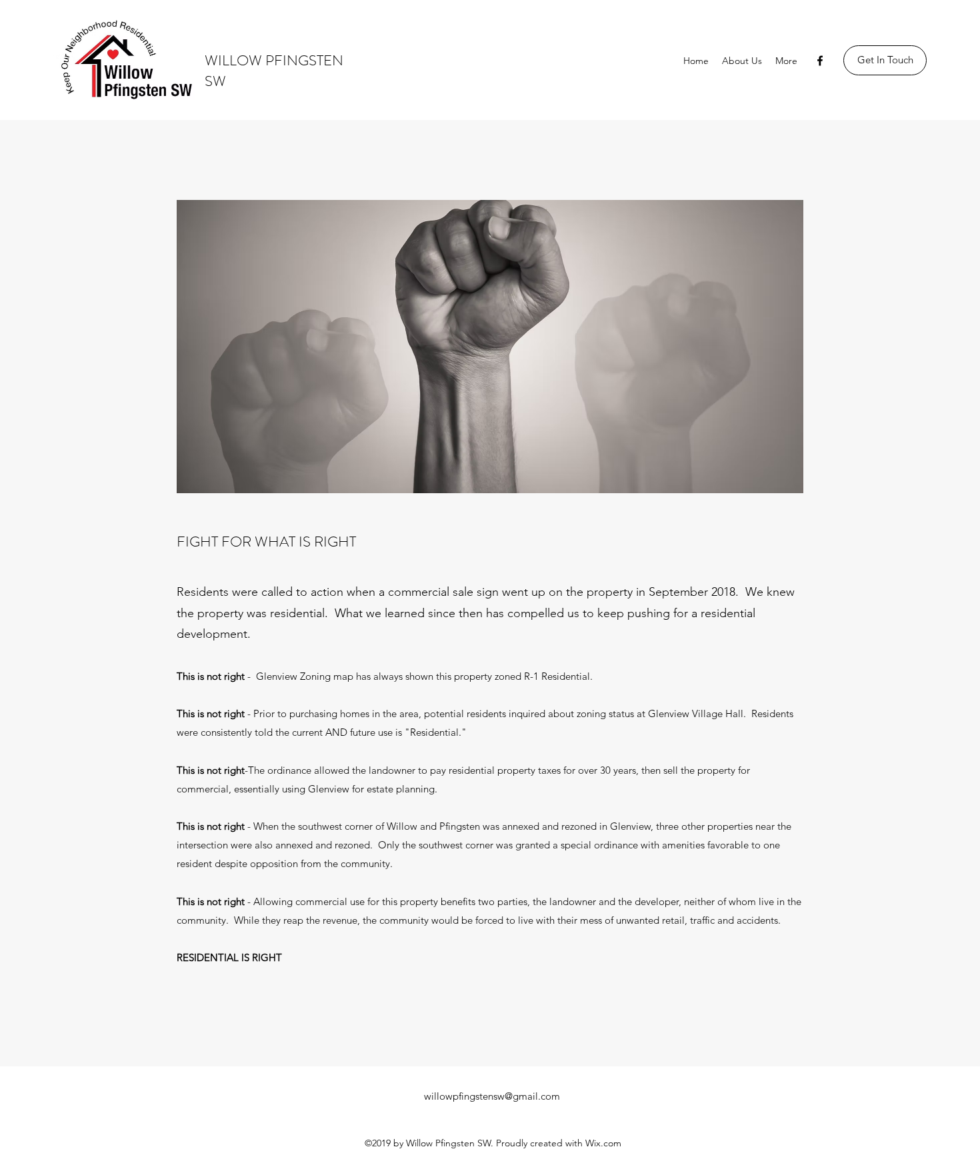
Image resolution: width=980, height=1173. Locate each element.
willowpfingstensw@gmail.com (492, 1096)
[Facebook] (820, 60)
